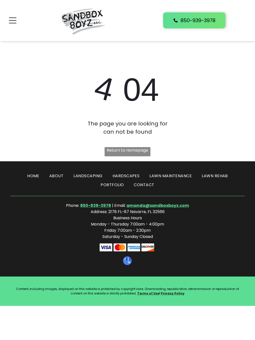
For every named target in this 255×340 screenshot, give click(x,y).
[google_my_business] (127, 261)
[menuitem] (33, 175)
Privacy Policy (173, 293)
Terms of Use (148, 293)
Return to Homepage (127, 150)
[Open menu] (12, 20)
